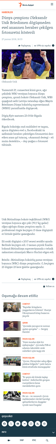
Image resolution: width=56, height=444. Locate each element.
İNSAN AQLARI (28, 339)
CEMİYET (26, 304)
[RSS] (37, 423)
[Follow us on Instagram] (31, 423)
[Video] (9, 440)
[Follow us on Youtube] (18, 423)
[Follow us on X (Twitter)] (11, 423)
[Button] (24, 46)
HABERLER (7, 12)
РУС (34, 440)
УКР (22, 440)
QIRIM (25, 323)
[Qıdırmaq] (47, 440)
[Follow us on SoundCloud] (24, 423)
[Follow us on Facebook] (4, 423)
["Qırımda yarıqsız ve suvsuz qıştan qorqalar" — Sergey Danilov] (12, 326)
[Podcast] (44, 423)
